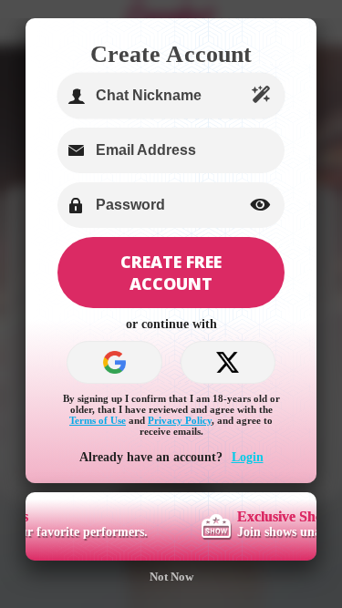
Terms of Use (97, 420)
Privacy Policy (180, 420)
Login (248, 457)
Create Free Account (171, 272)
